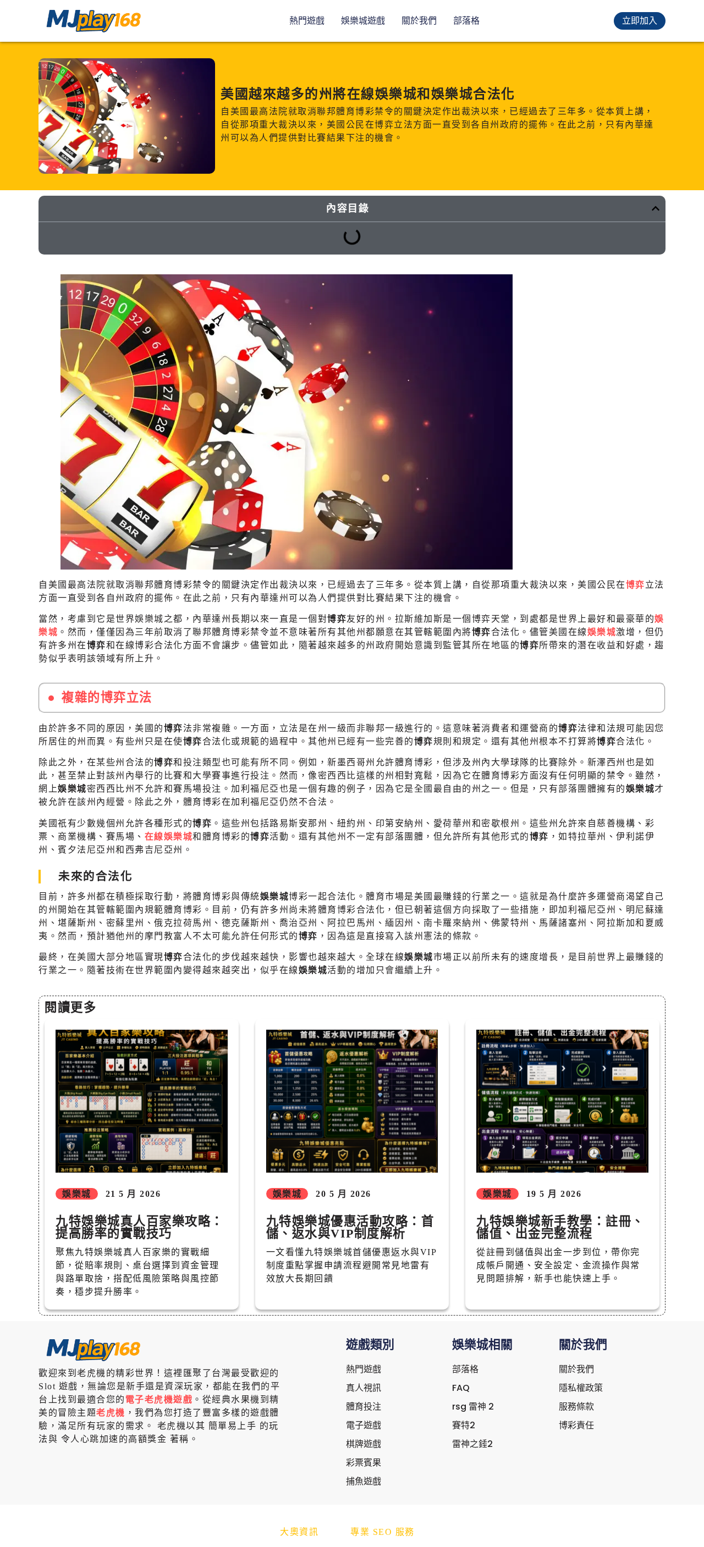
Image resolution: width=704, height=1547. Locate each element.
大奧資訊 (299, 1532)
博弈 (635, 584)
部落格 (466, 20)
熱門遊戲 (306, 20)
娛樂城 (602, 632)
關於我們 (419, 20)
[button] (655, 208)
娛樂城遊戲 (363, 20)
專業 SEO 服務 (382, 1532)
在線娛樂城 (169, 836)
